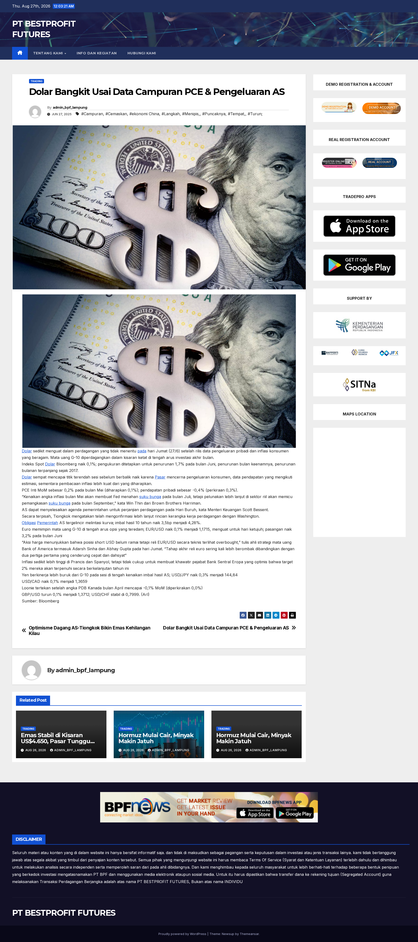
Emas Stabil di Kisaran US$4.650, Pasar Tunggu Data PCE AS (55, 741)
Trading (36, 81)
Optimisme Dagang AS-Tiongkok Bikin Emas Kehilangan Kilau (89, 630)
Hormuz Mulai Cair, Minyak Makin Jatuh (156, 738)
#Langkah (171, 113)
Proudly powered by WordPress (182, 934)
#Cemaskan (116, 113)
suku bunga (150, 496)
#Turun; (255, 113)
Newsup (228, 934)
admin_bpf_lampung (70, 107)
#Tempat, (236, 113)
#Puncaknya (213, 113)
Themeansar (249, 934)
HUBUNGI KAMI (141, 53)
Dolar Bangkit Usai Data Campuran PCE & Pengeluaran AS (226, 628)
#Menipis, (191, 113)
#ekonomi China (144, 113)
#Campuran (92, 113)
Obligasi (29, 522)
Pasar (160, 477)
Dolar (27, 451)
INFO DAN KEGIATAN (97, 53)
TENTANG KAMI (48, 53)
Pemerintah (47, 522)
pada (141, 451)
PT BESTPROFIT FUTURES (63, 913)
